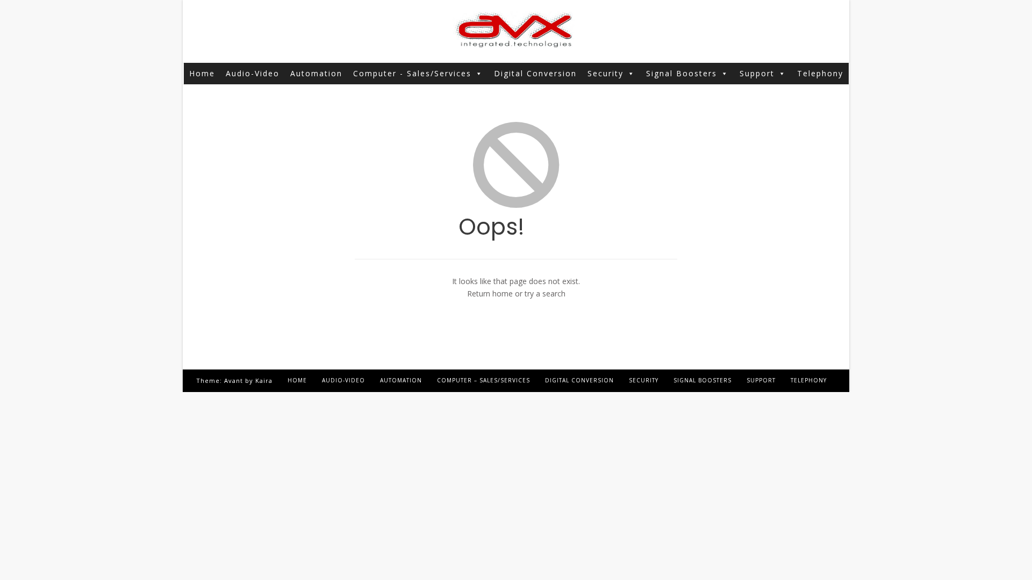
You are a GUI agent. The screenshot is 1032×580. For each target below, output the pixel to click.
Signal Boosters (681, 73)
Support (757, 73)
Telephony (820, 73)
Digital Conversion (535, 73)
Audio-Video (253, 73)
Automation (316, 73)
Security (605, 73)
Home (202, 73)
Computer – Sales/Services (483, 380)
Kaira (264, 380)
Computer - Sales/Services (412, 73)
